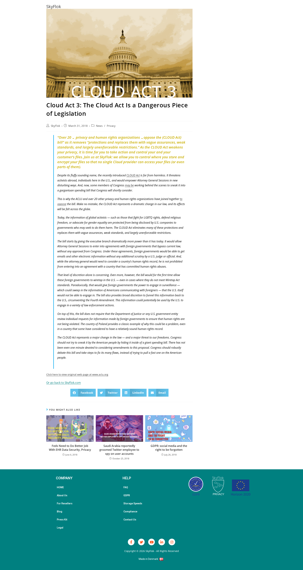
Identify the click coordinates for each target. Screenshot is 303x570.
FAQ (125, 487)
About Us (62, 495)
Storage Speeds (132, 503)
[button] (83, 393)
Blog (59, 511)
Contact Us (129, 519)
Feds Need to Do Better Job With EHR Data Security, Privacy (70, 448)
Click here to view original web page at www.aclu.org (77, 374)
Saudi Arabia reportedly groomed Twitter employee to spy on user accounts (119, 450)
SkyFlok (53, 6)
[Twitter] (141, 542)
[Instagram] (172, 542)
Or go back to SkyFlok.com (63, 383)
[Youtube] (151, 542)
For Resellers (64, 503)
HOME (60, 487)
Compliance (130, 511)
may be (129, 185)
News (99, 125)
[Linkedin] (161, 542)
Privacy (111, 125)
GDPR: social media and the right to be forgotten (169, 448)
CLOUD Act (133, 175)
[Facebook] (131, 542)
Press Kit (62, 519)
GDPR (126, 495)
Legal (60, 527)
